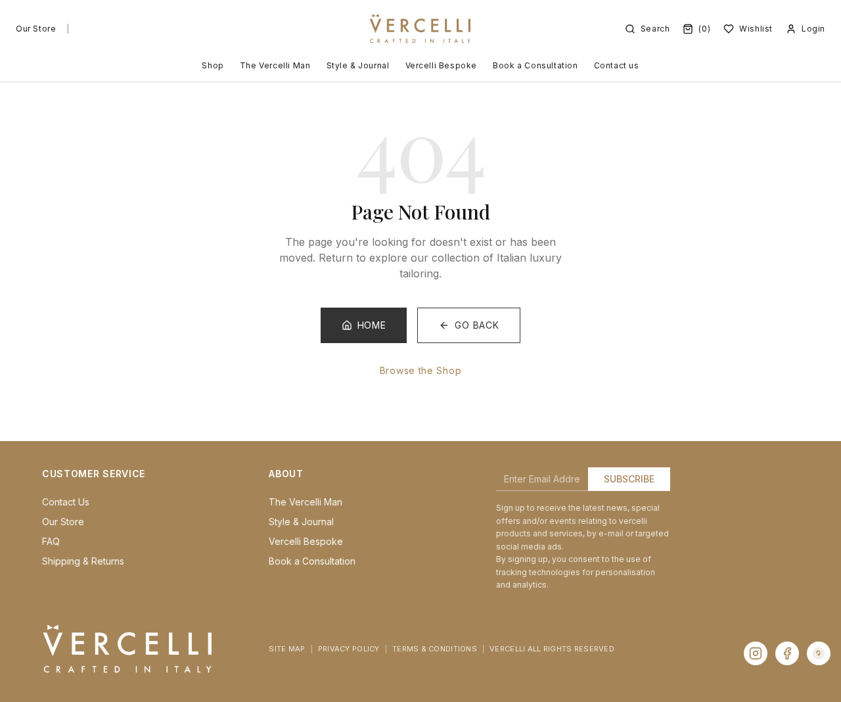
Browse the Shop (421, 370)
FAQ (51, 541)
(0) (704, 29)
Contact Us (65, 501)
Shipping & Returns (83, 561)
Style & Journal (358, 65)
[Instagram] (755, 653)
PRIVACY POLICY (349, 648)
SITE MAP (287, 648)
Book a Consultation (535, 65)
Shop (212, 65)
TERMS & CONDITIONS (434, 648)
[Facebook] (787, 653)
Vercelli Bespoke (441, 65)
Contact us (616, 65)
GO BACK (477, 325)
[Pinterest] (818, 653)
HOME (371, 325)
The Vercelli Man (275, 65)
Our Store (36, 29)
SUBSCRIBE (629, 478)
